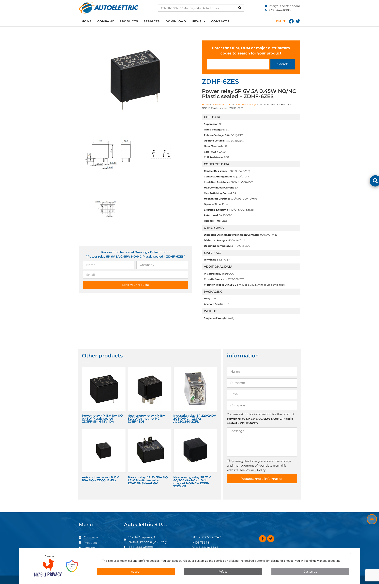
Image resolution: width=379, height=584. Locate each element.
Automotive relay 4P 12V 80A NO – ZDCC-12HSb (100, 478)
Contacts (220, 21)
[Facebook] (291, 21)
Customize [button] (310, 571)
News (197, 21)
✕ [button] (351, 553)
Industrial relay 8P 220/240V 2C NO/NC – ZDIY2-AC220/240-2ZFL (194, 418)
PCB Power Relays (246, 104)
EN (278, 21)
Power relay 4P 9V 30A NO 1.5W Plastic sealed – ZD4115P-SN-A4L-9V (148, 480)
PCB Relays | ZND (222, 104)
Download (175, 21)
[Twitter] (297, 21)
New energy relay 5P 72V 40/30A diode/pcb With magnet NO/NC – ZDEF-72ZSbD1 (192, 481)
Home (87, 21)
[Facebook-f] (262, 538)
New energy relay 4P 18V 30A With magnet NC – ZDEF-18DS (146, 418)
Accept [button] (135, 571)
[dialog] (189, 566)
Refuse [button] (223, 571)
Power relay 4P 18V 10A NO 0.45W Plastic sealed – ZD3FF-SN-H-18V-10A (102, 418)
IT (283, 21)
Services (152, 21)
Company (105, 21)
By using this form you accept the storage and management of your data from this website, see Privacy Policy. (259, 465)
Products (128, 21)
